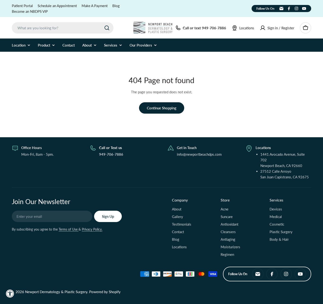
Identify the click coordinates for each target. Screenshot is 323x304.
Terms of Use (69, 229)
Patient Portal (22, 6)
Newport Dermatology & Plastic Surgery (56, 292)
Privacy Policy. (92, 229)
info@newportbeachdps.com (199, 154)
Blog (116, 6)
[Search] (107, 28)
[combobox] (62, 28)
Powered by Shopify (105, 292)
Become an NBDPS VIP (30, 11)
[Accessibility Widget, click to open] (10, 293)
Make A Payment (95, 6)
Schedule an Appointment (57, 6)
